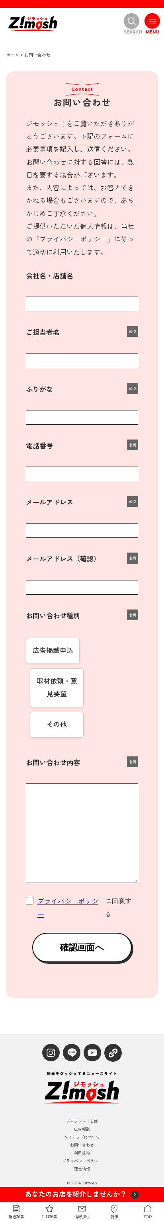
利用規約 (82, 1153)
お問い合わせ (82, 1145)
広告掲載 (82, 1129)
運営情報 (82, 1169)
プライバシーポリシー (67, 907)
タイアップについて (82, 1137)
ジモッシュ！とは (82, 1121)
